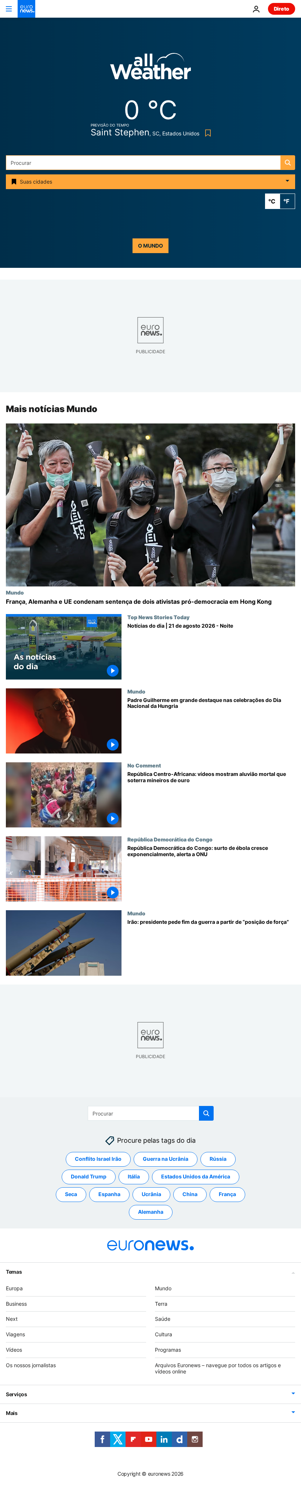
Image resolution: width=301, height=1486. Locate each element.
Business (16, 1304)
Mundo (15, 592)
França (227, 1194)
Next (12, 1319)
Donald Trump (88, 1176)
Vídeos (14, 1350)
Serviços (16, 1394)
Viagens (15, 1334)
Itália (134, 1176)
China (189, 1194)
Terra (161, 1304)
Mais (12, 1413)
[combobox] (150, 162)
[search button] (287, 162)
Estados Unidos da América (195, 1176)
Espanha (109, 1194)
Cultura (163, 1334)
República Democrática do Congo (170, 839)
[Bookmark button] (206, 133)
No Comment (144, 765)
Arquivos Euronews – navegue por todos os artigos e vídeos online (218, 1368)
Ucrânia (151, 1194)
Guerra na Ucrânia (165, 1159)
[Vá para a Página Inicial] (26, 9)
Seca (71, 1194)
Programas (168, 1350)
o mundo (150, 245)
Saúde (162, 1319)
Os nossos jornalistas (31, 1365)
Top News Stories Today (158, 617)
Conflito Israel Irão (98, 1159)
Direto (281, 9)
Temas (14, 1272)
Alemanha (150, 1212)
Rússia (218, 1159)
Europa (14, 1288)
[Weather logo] (150, 68)
